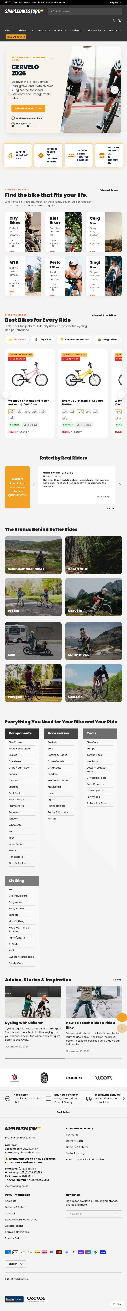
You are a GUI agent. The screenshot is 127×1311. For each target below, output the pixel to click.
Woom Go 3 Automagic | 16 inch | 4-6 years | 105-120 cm (29, 402)
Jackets (13, 915)
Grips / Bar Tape (19, 767)
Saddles (13, 787)
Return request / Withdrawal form (86, 1159)
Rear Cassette (95, 784)
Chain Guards (56, 761)
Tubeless (14, 812)
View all (117, 979)
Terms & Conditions (17, 1232)
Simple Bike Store (20, 1279)
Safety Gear (16, 963)
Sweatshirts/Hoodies (21, 957)
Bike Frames (16, 742)
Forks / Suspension (20, 748)
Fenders (53, 774)
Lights (51, 799)
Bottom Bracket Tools (96, 769)
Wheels (13, 818)
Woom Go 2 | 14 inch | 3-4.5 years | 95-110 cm (83, 402)
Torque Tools (95, 755)
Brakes (13, 755)
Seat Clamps (16, 799)
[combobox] (85, 11)
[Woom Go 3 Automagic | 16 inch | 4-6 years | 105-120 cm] (29, 374)
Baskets (52, 742)
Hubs (12, 831)
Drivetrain (15, 761)
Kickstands (54, 787)
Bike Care (92, 742)
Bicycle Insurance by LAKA (21, 1219)
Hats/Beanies (17, 908)
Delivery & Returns (77, 1147)
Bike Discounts (16, 37)
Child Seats (54, 767)
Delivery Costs (74, 1141)
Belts (12, 889)
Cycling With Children (24, 1023)
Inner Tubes (16, 844)
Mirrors (52, 818)
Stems (12, 850)
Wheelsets (15, 825)
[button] (120, 20)
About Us (10, 1201)
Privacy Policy (13, 1238)
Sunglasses (15, 902)
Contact (10, 1213)
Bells (50, 748)
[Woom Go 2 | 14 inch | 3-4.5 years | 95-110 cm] (83, 374)
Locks (51, 793)
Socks (12, 950)
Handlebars (16, 857)
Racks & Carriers (58, 812)
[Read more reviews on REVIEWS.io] (17, 496)
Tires (12, 838)
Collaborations (14, 1226)
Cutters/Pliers (95, 790)
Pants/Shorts (17, 938)
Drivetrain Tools (96, 778)
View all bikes (111, 190)
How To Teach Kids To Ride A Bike (90, 1025)
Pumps (91, 748)
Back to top (63, 1112)
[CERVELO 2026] (90, 94)
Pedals (13, 774)
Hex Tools (92, 761)
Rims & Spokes (17, 863)
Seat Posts (15, 793)
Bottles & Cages (57, 755)
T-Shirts (13, 944)
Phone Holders (56, 806)
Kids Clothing (16, 921)
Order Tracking (75, 1153)
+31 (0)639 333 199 (25, 1168)
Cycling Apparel (18, 896)
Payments (72, 1134)
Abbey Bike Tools (97, 803)
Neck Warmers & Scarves (19, 929)
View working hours (16, 1186)
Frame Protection (58, 780)
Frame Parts (16, 806)
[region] (77, 485)
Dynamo (14, 780)
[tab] (17, 340)
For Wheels (93, 797)
